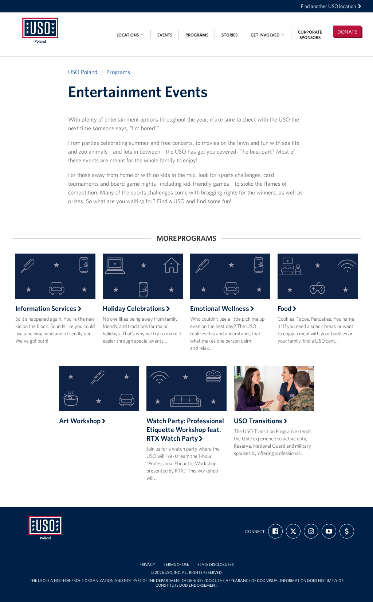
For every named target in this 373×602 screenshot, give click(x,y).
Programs (196, 35)
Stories (229, 35)
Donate (347, 31)
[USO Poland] (41, 17)
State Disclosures (215, 564)
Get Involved (265, 35)
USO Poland (83, 72)
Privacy (147, 564)
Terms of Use (176, 564)
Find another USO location (328, 6)
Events (164, 35)
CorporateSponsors (310, 34)
